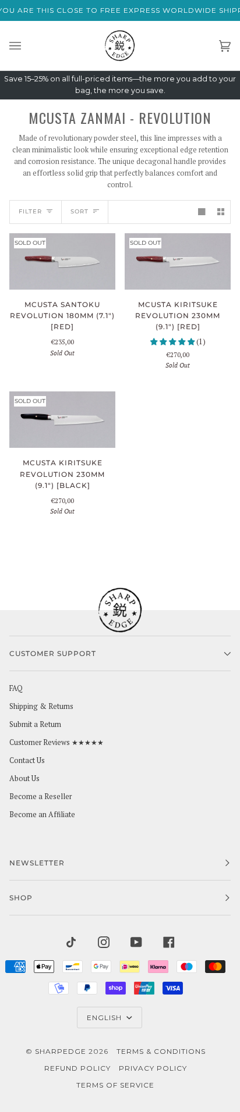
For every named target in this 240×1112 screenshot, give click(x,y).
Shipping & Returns (41, 706)
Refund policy (77, 1068)
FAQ (16, 688)
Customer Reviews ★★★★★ (56, 742)
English (105, 1017)
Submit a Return (35, 724)
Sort (79, 211)
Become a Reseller (40, 796)
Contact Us (27, 760)
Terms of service (115, 1085)
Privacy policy (153, 1068)
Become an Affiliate (42, 814)
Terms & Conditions (161, 1051)
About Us (24, 778)
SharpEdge (60, 1051)
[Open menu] (26, 45)
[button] (173, 342)
